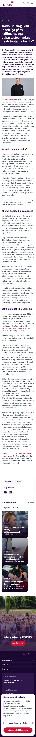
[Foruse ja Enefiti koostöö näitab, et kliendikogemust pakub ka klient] (15, 524)
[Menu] (32, 3)
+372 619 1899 (9, 683)
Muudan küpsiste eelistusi (18, 723)
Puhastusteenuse (8, 154)
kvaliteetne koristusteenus (11, 328)
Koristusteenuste (8, 99)
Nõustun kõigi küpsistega (18, 730)
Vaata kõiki (30, 502)
